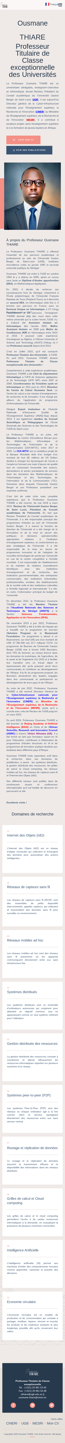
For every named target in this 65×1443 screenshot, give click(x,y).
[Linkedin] (32, 1405)
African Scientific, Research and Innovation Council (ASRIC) (32, 730)
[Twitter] (51, 1405)
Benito (32, 1437)
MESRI (30, 119)
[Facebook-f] (13, 1405)
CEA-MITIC (23, 451)
